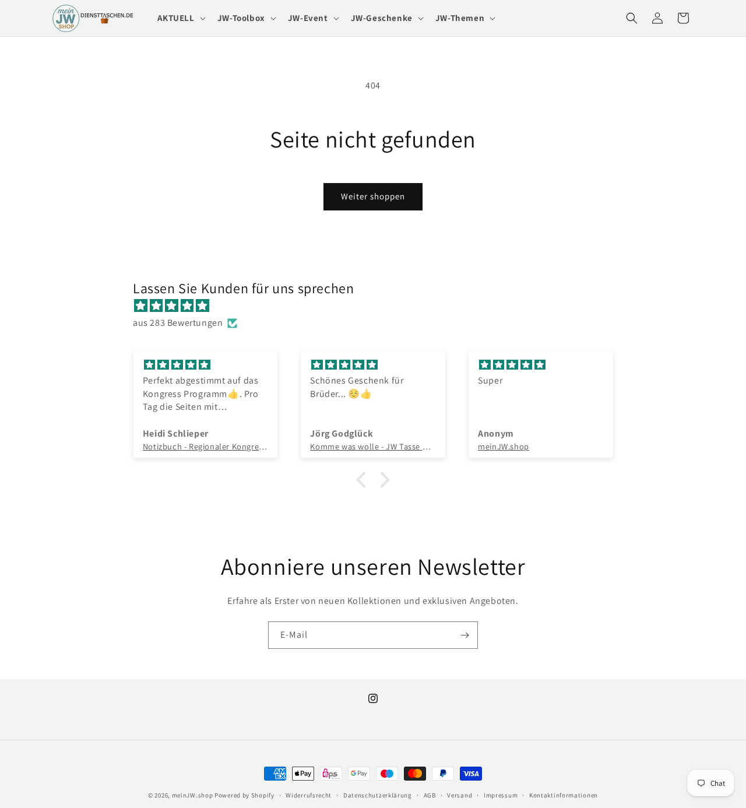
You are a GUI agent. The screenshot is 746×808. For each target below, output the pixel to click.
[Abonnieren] (464, 635)
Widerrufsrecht (309, 795)
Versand (459, 795)
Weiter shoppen (373, 196)
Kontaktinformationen (563, 795)
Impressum (501, 795)
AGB (430, 795)
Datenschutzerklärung (377, 795)
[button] (180, 18)
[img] (379, 306)
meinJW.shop (192, 795)
